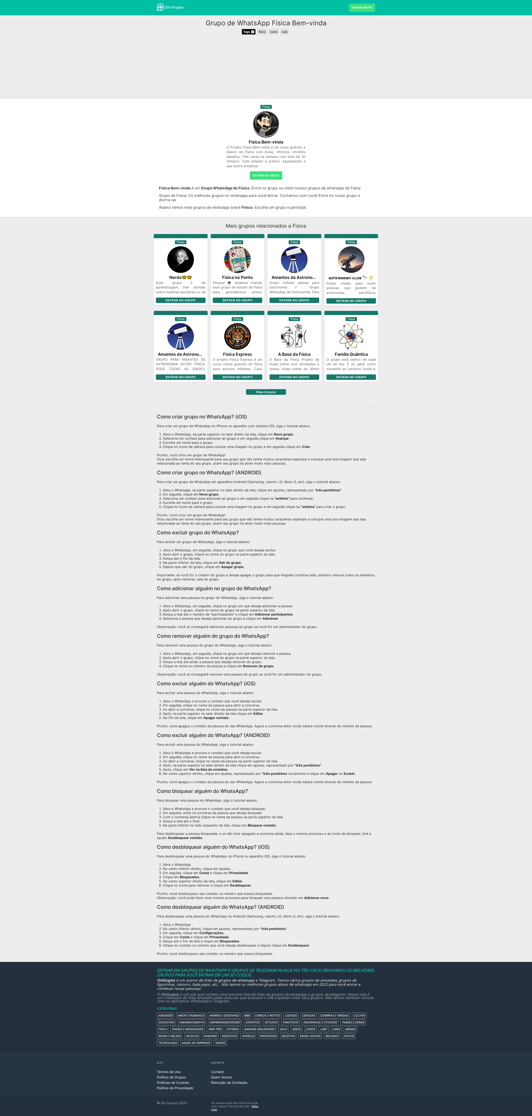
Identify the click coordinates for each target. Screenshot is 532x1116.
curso (273, 31)
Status (348, 1036)
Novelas (248, 1036)
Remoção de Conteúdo (229, 1082)
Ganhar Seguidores (259, 1029)
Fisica (162, 1029)
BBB (247, 1015)
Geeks (296, 1029)
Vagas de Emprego (196, 1043)
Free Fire (215, 1029)
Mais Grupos (266, 392)
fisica (262, 31)
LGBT (323, 1029)
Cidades (291, 1015)
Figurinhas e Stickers (320, 1022)
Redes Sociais (310, 1036)
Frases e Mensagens (187, 1029)
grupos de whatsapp (236, 980)
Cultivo (359, 1015)
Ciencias (308, 1015)
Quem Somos (221, 1077)
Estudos (271, 1022)
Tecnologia (167, 1043)
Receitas (288, 1036)
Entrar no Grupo (181, 300)
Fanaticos (290, 1022)
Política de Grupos (171, 1077)
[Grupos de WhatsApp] (160, 7)
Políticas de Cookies (173, 1082)
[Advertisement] (266, 67)
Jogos (310, 1029)
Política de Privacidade (175, 1088)
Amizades (165, 1015)
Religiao (331, 1036)
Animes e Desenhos (224, 1015)
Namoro (210, 1036)
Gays (283, 1029)
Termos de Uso (169, 1072)
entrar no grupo (266, 175)
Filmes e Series (353, 1022)
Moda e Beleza (169, 1036)
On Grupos (174, 7)
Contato (217, 1072)
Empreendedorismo (224, 1022)
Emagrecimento (191, 1022)
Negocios (229, 1036)
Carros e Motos (267, 1015)
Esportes (252, 1022)
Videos (220, 1043)
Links (336, 1029)
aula (284, 31)
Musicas (192, 1036)
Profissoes (268, 1036)
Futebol (233, 1029)
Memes (350, 1029)
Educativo (166, 1022)
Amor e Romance (191, 1015)
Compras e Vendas (334, 1015)
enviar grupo (362, 7)
